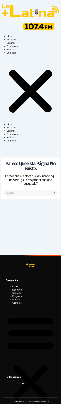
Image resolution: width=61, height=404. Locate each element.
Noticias (11, 49)
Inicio (9, 36)
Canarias (11, 43)
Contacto (11, 52)
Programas (12, 46)
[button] (30, 90)
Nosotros (11, 39)
